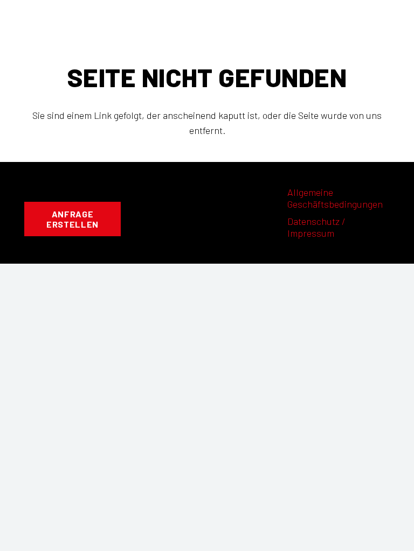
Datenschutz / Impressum (316, 227)
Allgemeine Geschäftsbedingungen (335, 198)
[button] (207, 19)
